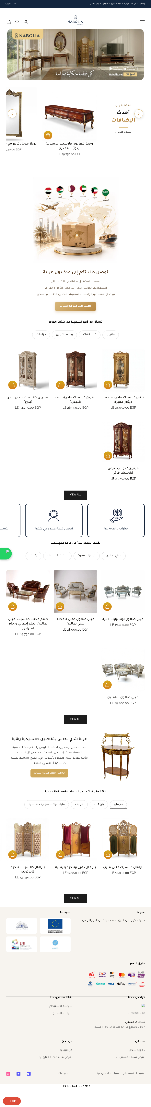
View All (75, 719)
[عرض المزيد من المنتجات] (12, 113)
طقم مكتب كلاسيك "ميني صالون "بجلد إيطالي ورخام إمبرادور (28, 624)
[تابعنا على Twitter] (18, 1073)
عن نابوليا (66, 1050)
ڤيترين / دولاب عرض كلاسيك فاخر (123, 471)
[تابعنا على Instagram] (8, 1073)
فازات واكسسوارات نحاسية (47, 804)
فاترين (111, 334)
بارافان (118, 804)
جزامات (41, 334)
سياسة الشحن (62, 1013)
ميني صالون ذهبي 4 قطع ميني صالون (75, 622)
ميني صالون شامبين (122, 697)
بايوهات (99, 804)
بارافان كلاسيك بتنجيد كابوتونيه (28, 870)
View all (75, 495)
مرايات (79, 804)
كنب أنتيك (89, 334)
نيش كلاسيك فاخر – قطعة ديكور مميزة (123, 400)
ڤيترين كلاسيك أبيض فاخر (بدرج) (28, 400)
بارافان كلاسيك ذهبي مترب (123, 867)
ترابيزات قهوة (87, 556)
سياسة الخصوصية (108, 1073)
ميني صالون (114, 556)
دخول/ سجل (137, 1050)
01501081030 (136, 1013)
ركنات (33, 556)
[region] (75, 54)
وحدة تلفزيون (64, 334)
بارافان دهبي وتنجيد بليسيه (75, 867)
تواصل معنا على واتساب (49, 773)
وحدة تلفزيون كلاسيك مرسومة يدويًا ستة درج (69, 146)
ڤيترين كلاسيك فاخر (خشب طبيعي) (76, 400)
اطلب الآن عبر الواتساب (75, 306)
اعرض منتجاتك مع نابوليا (55, 1057)
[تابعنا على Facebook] (29, 1073)
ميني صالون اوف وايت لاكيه (123, 619)
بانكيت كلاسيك (57, 556)
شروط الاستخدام (133, 1073)
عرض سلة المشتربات (130, 1057)
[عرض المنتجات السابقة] (138, 113)
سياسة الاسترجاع (60, 1006)
